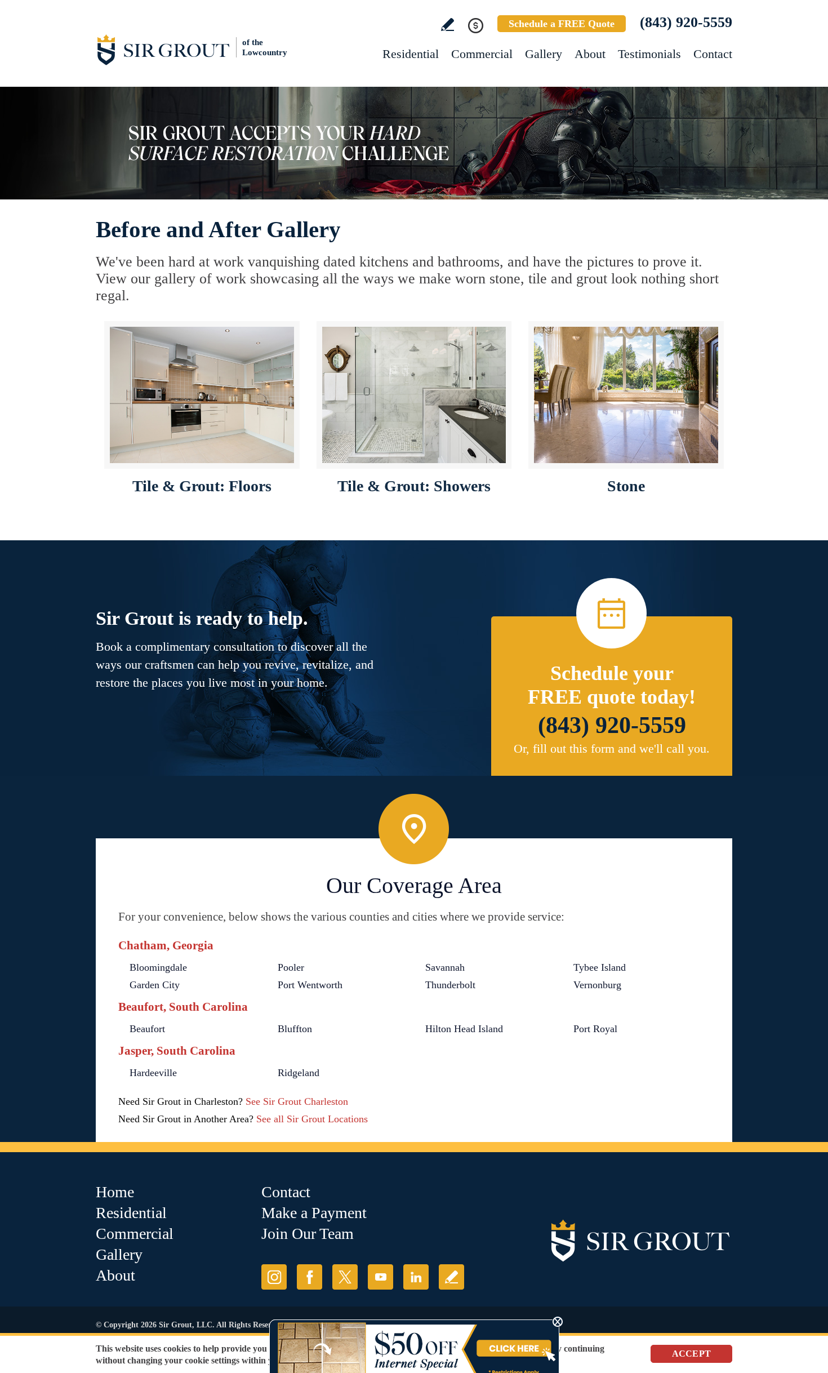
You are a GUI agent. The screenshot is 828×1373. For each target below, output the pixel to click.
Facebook (309, 1277)
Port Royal (595, 1028)
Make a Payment (314, 1212)
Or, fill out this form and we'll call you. (612, 748)
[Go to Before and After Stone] (626, 395)
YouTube (380, 1277)
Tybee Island (599, 967)
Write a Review (447, 24)
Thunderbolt (450, 984)
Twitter (345, 1277)
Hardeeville (153, 1072)
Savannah (445, 967)
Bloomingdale (158, 967)
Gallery (543, 54)
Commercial (482, 54)
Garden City (155, 984)
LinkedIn (416, 1277)
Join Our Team (307, 1233)
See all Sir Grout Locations (312, 1119)
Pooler (291, 967)
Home (115, 1192)
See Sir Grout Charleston (297, 1101)
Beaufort (147, 1028)
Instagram (274, 1277)
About (590, 54)
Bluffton (295, 1028)
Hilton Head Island (464, 1028)
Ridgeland (298, 1072)
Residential (410, 54)
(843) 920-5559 (686, 22)
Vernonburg (597, 984)
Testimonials (649, 54)
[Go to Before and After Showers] (414, 395)
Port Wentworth (310, 984)
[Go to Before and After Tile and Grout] (202, 395)
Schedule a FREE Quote (562, 23)
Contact (712, 54)
